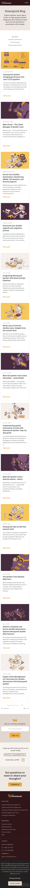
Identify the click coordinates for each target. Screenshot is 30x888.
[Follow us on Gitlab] (18, 754)
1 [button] (7, 705)
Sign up (15, 735)
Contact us (5, 853)
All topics (15, 36)
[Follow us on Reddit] (21, 754)
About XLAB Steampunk (9, 856)
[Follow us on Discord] (24, 754)
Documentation (6, 832)
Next (25, 708)
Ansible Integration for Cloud (10, 812)
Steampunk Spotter (15, 45)
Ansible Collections (15, 39)
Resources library (7, 827)
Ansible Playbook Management (11, 804)
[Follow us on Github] (14, 754)
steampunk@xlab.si (7, 844)
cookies (8, 863)
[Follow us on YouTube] (11, 754)
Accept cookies (15, 883)
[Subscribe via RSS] (23, 760)
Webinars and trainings (8, 829)
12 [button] (22, 705)
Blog (3, 834)
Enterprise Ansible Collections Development (15, 810)
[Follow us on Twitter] (5, 754)
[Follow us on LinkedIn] (8, 754)
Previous (6, 708)
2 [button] (10, 705)
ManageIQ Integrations (8, 815)
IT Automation (15, 42)
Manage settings (14, 878)
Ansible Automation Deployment (11, 807)
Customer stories (7, 824)
